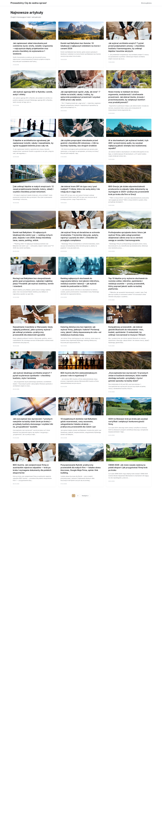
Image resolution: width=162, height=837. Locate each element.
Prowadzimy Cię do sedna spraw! (28, 3)
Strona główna (146, 3)
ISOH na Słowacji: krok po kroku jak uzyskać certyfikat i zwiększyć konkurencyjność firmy (128, 421)
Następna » (85, 495)
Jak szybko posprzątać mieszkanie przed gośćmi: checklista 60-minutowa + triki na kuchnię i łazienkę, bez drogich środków (79, 143)
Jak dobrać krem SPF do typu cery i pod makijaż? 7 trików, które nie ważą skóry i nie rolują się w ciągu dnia (80, 189)
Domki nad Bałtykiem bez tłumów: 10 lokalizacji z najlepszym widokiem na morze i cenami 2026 (80, 46)
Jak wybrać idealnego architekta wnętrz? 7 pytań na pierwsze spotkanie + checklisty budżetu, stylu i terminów (32, 375)
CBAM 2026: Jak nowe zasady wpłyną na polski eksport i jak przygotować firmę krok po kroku (127, 467)
